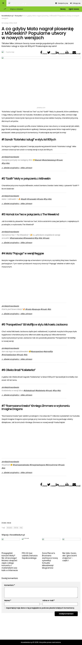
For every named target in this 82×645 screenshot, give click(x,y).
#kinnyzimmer (52, 465)
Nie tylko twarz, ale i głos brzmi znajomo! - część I (69, 557)
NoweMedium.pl (7, 16)
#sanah (38, 160)
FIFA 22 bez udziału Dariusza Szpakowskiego (29, 555)
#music (59, 160)
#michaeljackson (9, 354)
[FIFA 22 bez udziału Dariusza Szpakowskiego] (31, 544)
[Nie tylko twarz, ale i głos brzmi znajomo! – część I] (71, 544)
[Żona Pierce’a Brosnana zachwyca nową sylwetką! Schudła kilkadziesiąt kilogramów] (51, 544)
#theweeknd (28, 238)
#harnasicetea (16, 238)
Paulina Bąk (10, 52)
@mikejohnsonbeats (10, 157)
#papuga (36, 309)
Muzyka (9, 528)
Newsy (63, 9)
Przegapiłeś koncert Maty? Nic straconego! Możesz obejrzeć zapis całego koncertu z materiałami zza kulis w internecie (10, 562)
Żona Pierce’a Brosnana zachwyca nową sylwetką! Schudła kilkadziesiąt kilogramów (50, 560)
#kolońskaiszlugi (49, 160)
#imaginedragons (37, 465)
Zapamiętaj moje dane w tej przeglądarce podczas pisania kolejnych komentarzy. (40, 608)
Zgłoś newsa (74, 9)
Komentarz (9, 585)
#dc (8, 163)
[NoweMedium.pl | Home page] (17, 3)
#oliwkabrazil (29, 390)
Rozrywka (18, 16)
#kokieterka (40, 390)
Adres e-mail (48, 600)
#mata (40, 199)
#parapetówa (37, 351)
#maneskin (32, 199)
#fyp (4, 163)
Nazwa (7, 600)
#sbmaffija (48, 351)
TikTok (16, 528)
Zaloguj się (76, 3)
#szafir (24, 199)
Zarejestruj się (62, 3)
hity (21, 528)
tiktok (9, 523)
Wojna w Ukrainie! (16, 9)
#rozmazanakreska (21, 465)
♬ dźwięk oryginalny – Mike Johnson (17, 168)
